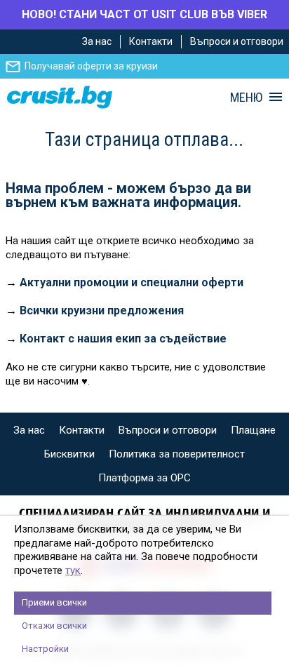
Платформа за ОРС (144, 478)
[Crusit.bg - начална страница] (59, 97)
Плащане (253, 430)
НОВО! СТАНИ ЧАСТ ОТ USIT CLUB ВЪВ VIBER (144, 14)
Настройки (45, 648)
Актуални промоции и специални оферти (131, 282)
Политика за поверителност (177, 454)
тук (73, 570)
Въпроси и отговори (236, 41)
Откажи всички (54, 625)
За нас (97, 41)
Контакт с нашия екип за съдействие (123, 338)
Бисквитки (69, 454)
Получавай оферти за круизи (91, 66)
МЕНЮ (246, 97)
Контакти (151, 41)
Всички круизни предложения (102, 310)
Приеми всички (54, 602)
